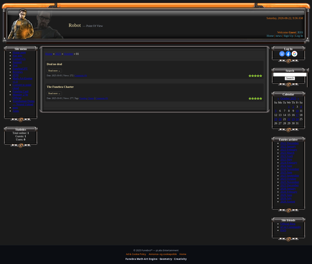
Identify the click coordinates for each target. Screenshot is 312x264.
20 (280, 119)
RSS (300, 32)
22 (288, 119)
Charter (91, 98)
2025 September (289, 175)
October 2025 (288, 98)
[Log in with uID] (282, 53)
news (279, 35)
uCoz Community (290, 226)
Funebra (83, 98)
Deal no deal (54, 64)
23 (293, 119)
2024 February (288, 162)
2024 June (286, 165)
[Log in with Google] (294, 54)
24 (297, 119)
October (68, 53)
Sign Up (288, 35)
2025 (58, 53)
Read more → (54, 70)
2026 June (286, 195)
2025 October (288, 178)
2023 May (286, 159)
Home (270, 35)
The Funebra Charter (60, 86)
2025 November (289, 182)
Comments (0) (81, 75)
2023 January (288, 146)
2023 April (286, 156)
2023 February (288, 149)
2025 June (286, 172)
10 (297, 110)
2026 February (288, 191)
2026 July (286, 198)
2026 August (287, 201)
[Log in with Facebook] (288, 53)
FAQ (283, 230)
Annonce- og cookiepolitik (163, 254)
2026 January (288, 188)
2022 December (289, 143)
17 (297, 114)
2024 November (289, 169)
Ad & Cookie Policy (136, 254)
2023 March (287, 152)
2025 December (289, 185)
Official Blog (287, 223)
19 (275, 119)
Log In (299, 35)
